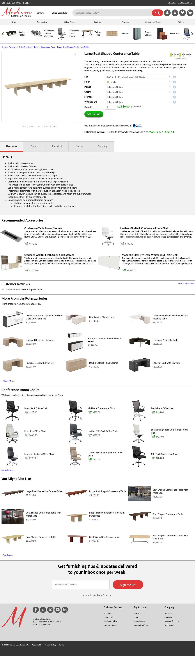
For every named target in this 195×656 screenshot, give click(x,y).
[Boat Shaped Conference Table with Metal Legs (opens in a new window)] (13, 523)
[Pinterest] (43, 610)
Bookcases (174, 33)
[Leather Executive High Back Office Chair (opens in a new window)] (75, 466)
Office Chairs (69, 22)
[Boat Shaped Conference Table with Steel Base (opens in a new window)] (139, 543)
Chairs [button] (87, 92)
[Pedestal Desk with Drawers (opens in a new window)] (13, 372)
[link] (190, 12)
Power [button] (87, 87)
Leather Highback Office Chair (39, 454)
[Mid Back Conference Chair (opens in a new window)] (75, 421)
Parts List (57, 146)
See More (8, 555)
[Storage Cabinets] (137, 39)
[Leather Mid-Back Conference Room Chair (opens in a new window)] (108, 246)
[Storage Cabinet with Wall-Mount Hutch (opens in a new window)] (75, 352)
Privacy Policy (50, 645)
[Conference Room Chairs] (62, 39)
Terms (61, 645)
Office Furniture (25, 47)
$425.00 (160, 437)
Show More (8, 381)
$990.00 (33, 458)
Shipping (102, 146)
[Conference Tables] (11, 39)
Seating (97, 22)
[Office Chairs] (187, 39)
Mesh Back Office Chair (36, 408)
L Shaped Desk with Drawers (40, 340)
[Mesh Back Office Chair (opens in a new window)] (12, 421)
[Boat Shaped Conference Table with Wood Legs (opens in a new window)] (139, 500)
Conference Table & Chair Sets (49, 34)
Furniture (13, 47)
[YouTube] (57, 610)
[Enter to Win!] (175, 15)
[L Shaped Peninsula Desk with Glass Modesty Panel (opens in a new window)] (139, 324)
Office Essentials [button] (60, 13)
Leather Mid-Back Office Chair (103, 431)
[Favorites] (182, 15)
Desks (13, 22)
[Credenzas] (112, 39)
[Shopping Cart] (190, 12)
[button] (157, 12)
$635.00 (160, 412)
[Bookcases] (162, 39)
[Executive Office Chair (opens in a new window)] (12, 443)
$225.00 (33, 412)
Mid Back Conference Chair (101, 408)
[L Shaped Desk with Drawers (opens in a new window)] (13, 348)
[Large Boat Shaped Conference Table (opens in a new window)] (13, 496)
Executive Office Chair (35, 431)
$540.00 (96, 460)
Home (4, 47)
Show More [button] (7, 470)
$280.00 (96, 412)
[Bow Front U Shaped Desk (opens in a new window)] (76, 325)
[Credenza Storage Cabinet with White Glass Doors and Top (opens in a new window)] (13, 328)
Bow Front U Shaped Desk (102, 317)
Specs (34, 146)
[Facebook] (36, 610)
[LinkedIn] (65, 610)
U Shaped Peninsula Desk (165, 340)
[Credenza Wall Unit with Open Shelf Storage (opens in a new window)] (11, 270)
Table (36, 47)
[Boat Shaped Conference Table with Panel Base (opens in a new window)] (76, 522)
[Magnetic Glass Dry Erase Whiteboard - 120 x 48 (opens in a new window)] (109, 270)
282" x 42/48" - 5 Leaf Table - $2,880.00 (126, 77)
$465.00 (33, 435)
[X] (50, 610)
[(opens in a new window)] (181, 55)
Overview (11, 146)
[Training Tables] (87, 39)
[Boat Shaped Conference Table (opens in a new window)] (139, 520)
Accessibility (37, 645)
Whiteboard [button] (90, 102)
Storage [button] (88, 97)
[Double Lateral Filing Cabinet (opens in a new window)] (76, 373)
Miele (113, 82)
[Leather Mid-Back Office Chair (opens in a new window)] (75, 443)
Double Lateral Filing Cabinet (103, 363)
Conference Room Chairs (74, 34)
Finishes (80, 146)
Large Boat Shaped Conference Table (73, 47)
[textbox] (81, 584)
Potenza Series (181, 59)
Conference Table (48, 47)
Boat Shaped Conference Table (168, 514)
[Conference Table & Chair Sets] (36, 39)
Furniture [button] (41, 13)
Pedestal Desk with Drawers (39, 363)
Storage (125, 22)
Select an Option (115, 87)
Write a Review (185, 284)
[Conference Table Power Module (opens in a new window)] (11, 242)
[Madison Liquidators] (17, 16)
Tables (181, 22)
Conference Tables (153, 22)
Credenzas (124, 33)
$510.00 (96, 435)
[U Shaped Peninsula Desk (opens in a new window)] (139, 347)
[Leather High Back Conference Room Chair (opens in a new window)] (139, 443)
